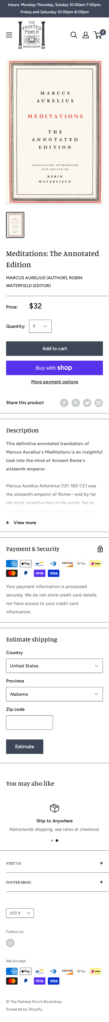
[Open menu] (9, 35)
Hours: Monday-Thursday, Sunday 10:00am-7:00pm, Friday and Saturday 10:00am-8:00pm (54, 8)
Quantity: (15, 326)
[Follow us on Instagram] (10, 943)
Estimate (24, 746)
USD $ (14, 913)
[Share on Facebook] (64, 402)
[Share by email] (98, 402)
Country (14, 652)
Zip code (15, 709)
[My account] (86, 35)
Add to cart (54, 348)
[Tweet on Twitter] (87, 402)
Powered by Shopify (24, 1009)
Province (15, 681)
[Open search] (74, 35)
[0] (98, 35)
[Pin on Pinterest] (75, 402)
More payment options (54, 381)
